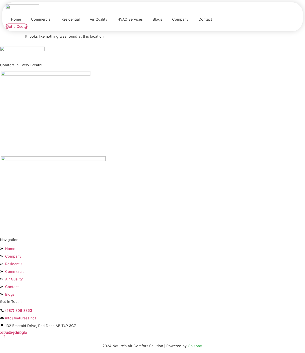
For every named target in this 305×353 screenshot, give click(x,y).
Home (16, 19)
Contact (205, 19)
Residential (70, 19)
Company (180, 19)
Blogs (157, 19)
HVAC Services (130, 19)
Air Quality (98, 19)
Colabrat (195, 346)
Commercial (41, 19)
